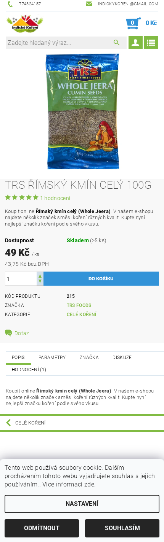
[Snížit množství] (40, 282)
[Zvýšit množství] (40, 275)
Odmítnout (41, 528)
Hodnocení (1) (29, 369)
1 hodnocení (55, 198)
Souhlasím (122, 528)
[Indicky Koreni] (25, 23)
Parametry (52, 357)
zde (89, 484)
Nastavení (82, 503)
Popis (18, 357)
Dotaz (21, 333)
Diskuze (122, 357)
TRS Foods (79, 305)
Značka (89, 357)
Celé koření (81, 314)
